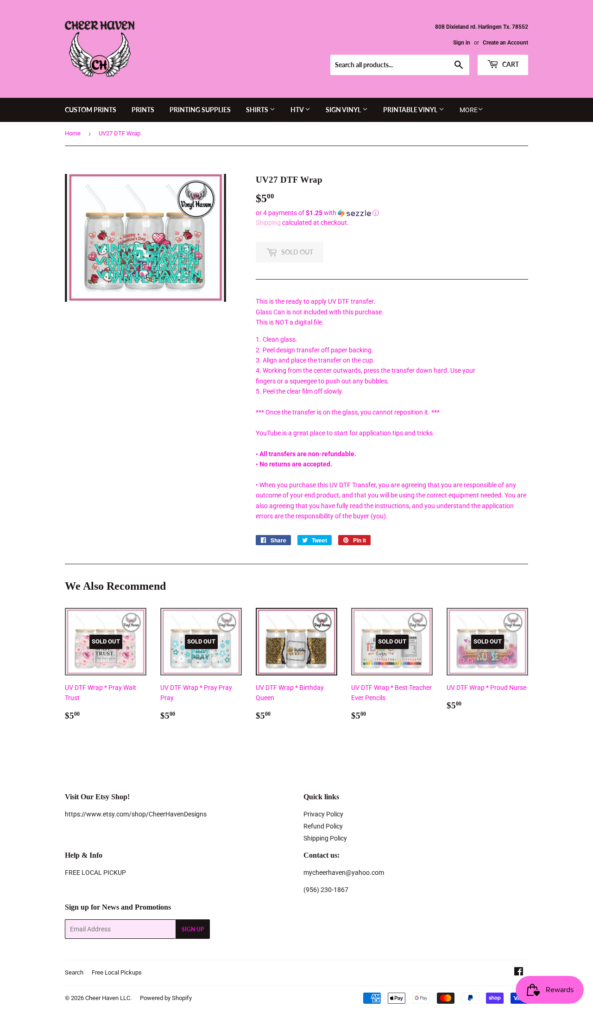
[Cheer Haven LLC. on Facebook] (519, 972)
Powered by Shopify (166, 997)
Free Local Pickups (117, 972)
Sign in (461, 42)
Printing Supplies (200, 110)
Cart (510, 64)
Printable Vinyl (411, 110)
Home (73, 133)
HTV (297, 110)
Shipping (268, 222)
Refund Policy (323, 826)
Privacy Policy (323, 814)
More (469, 110)
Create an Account (505, 42)
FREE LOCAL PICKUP (95, 872)
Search (74, 972)
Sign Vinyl (344, 110)
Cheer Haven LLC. (108, 997)
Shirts (258, 110)
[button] (392, 213)
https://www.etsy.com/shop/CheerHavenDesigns (136, 814)
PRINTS (143, 110)
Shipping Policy (325, 838)
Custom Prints (90, 110)
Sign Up (193, 929)
